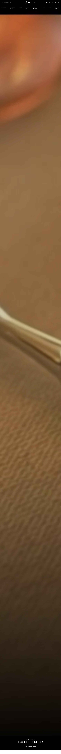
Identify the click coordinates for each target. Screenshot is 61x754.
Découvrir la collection (30, 746)
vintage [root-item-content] (43, 7)
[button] (58, 2)
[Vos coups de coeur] (49, 2)
